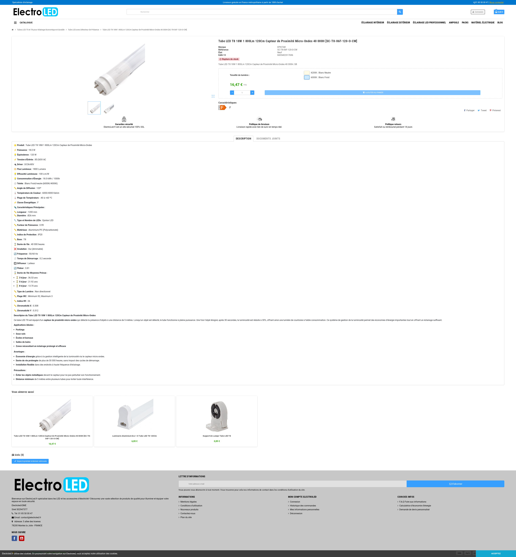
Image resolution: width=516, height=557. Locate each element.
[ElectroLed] (35, 11)
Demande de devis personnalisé (414, 509)
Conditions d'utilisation (191, 505)
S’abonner (457, 483)
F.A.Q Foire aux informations (412, 501)
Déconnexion (296, 513)
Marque (222, 47)
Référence (223, 49)
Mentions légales (188, 501)
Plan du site (186, 517)
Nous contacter (497, 2)
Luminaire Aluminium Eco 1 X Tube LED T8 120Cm (134, 436)
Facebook (14, 538)
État (220, 52)
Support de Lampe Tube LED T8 (217, 436)
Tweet (484, 110)
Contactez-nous (187, 513)
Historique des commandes (303, 505)
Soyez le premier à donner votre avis (30, 461)
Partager (470, 110)
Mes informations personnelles (304, 509)
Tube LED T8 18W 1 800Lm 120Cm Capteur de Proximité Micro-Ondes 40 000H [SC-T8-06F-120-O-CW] (52, 437)
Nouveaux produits (189, 509)
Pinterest (496, 110)
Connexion (295, 501)
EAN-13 (222, 55)
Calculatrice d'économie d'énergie (415, 505)
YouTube (21, 538)
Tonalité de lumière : (240, 75)
